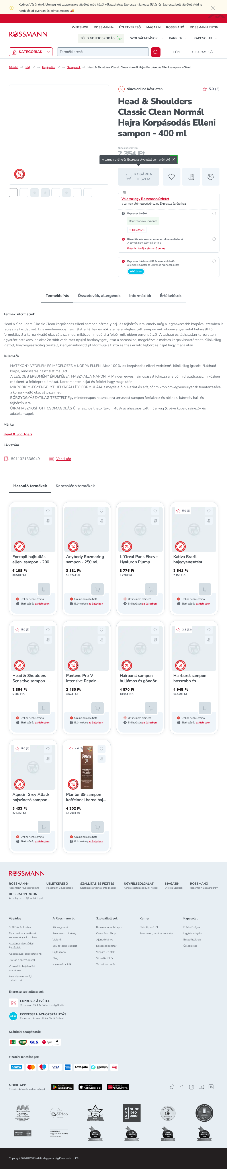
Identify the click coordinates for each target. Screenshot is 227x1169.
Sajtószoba (59, 952)
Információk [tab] (140, 295)
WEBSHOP (80, 27)
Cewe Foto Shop (106, 933)
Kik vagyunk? (60, 927)
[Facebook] (181, 1087)
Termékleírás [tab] (57, 295)
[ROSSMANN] (26, 873)
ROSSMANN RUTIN (204, 27)
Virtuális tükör (104, 958)
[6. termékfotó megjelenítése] (66, 192)
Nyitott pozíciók (149, 927)
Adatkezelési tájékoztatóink (25, 954)
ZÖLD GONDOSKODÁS (97, 38)
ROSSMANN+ (104, 27)
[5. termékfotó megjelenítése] (55, 192)
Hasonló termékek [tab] (30, 486)
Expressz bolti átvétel (177, 4)
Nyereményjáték (62, 964)
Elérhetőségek (191, 927)
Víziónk (57, 939)
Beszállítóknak (192, 939)
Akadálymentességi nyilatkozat (20, 978)
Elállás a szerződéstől (22, 960)
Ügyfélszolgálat (192, 933)
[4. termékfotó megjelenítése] (45, 192)
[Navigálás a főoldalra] (28, 34)
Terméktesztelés (105, 964)
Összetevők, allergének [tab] (99, 295)
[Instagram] (191, 1087)
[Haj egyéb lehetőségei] (33, 67)
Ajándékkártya (104, 939)
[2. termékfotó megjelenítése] (24, 192)
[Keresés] (155, 52)
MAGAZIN (153, 27)
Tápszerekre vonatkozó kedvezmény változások (23, 935)
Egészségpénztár (106, 946)
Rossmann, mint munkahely (156, 933)
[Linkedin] (211, 1087)
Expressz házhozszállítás (141, 4)
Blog (55, 958)
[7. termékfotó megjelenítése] (77, 192)
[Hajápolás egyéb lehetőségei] (58, 67)
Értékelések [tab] (170, 295)
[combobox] (103, 51)
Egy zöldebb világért (65, 946)
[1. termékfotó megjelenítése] (13, 192)
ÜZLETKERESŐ (130, 27)
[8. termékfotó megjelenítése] (87, 192)
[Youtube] (201, 1087)
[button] (146, 38)
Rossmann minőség (64, 933)
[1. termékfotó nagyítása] (59, 135)
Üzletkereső (190, 946)
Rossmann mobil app (108, 927)
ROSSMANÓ (175, 27)
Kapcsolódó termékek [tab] (75, 486)
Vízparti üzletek (105, 952)
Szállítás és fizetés (20, 927)
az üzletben (42, 603)
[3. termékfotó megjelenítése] (34, 192)
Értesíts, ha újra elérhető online (146, 248)
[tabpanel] (113, 386)
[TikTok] (172, 1087)
